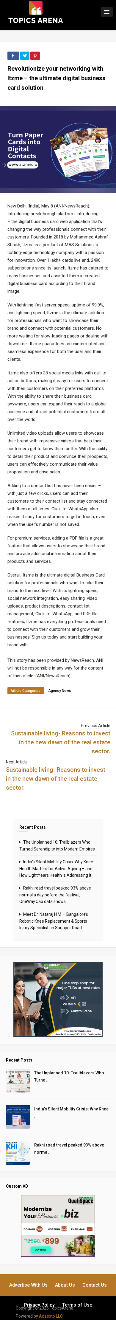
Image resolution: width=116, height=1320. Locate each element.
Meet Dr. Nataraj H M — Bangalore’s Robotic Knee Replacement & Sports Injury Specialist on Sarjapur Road (53, 921)
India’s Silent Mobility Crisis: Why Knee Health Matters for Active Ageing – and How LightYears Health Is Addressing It (56, 868)
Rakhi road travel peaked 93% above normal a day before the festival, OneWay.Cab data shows (55, 895)
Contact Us (94, 1285)
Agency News (59, 691)
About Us (65, 1285)
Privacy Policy (39, 1305)
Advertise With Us (28, 1285)
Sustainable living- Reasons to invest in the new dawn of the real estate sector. (60, 742)
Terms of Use (77, 1305)
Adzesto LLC (51, 1316)
